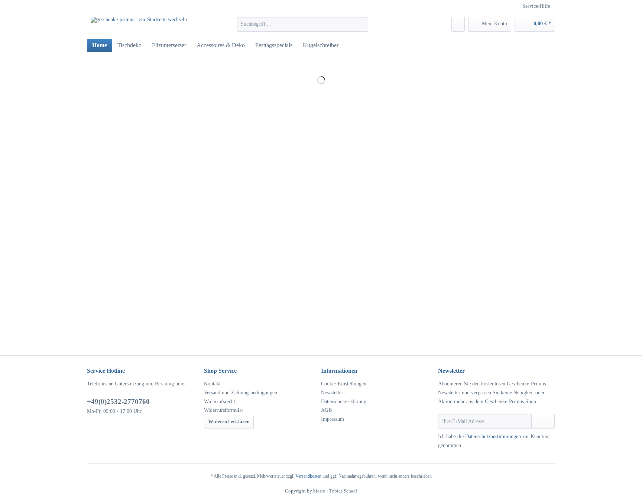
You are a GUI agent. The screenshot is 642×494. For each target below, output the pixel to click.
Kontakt (212, 383)
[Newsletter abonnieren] (543, 421)
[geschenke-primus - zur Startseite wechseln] (139, 26)
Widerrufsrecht (219, 401)
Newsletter (332, 392)
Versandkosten (308, 476)
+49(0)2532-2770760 (118, 401)
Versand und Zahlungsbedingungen (240, 392)
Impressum (332, 419)
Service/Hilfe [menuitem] (536, 6)
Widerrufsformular (223, 410)
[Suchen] (361, 24)
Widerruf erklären (229, 421)
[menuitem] (302, 27)
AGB (326, 410)
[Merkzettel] (458, 24)
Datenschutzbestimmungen (493, 436)
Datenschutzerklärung (343, 401)
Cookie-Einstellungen (343, 383)
